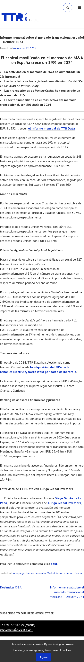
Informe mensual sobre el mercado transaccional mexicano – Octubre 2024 (67, 592)
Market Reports (56, 573)
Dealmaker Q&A (10, 587)
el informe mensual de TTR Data (51, 128)
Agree (43, 657)
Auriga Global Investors (64, 503)
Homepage (18, 573)
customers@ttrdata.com (16, 629)
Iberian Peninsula (36, 573)
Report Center (74, 573)
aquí (54, 564)
